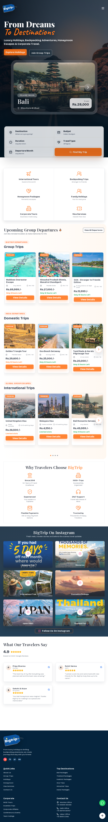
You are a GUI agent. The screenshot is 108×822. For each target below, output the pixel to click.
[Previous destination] (19, 87)
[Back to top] (102, 816)
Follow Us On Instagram (56, 630)
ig (5, 759)
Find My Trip (80, 151)
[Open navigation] (102, 8)
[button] (28, 553)
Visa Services (8, 786)
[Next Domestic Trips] (98, 348)
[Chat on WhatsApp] (102, 803)
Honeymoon (8, 783)
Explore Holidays (15, 52)
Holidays (6, 779)
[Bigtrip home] (10, 8)
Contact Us (7, 790)
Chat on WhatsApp (21, 729)
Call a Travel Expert (50, 729)
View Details (20, 297)
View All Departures (94, 229)
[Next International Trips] (98, 419)
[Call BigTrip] (102, 809)
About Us (7, 773)
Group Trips (8, 776)
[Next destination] (88, 87)
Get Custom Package (82, 729)
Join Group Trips (40, 52)
